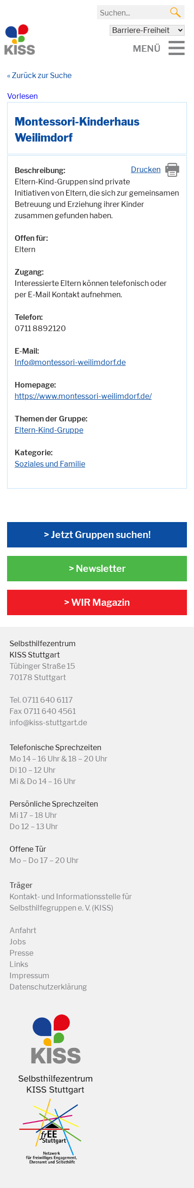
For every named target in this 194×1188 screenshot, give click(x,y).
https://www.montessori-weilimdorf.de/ (83, 396)
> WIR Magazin (97, 602)
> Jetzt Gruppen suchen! (97, 534)
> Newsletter (97, 568)
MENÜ (147, 48)
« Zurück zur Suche (39, 75)
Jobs (17, 941)
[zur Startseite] (19, 52)
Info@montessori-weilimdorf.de (70, 362)
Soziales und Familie (50, 463)
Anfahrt (22, 930)
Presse (21, 953)
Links (18, 964)
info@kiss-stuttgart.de (48, 722)
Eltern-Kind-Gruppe (49, 430)
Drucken (146, 169)
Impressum (29, 975)
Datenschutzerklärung (48, 986)
